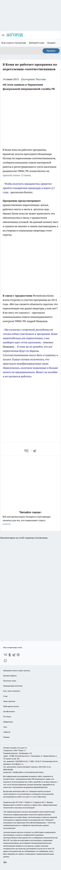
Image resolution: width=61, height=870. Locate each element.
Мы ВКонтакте (9, 711)
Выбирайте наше (36, 42)
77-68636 (26, 802)
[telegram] (35, 451)
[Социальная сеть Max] (5, 660)
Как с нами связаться (11, 691)
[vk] (26, 451)
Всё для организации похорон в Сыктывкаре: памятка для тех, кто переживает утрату (27, 520)
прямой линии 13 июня (17, 175)
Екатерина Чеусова (33, 79)
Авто (5, 727)
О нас (5, 696)
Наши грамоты (9, 701)
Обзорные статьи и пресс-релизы (16, 670)
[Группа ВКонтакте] (5, 655)
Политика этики (9, 681)
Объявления (8, 722)
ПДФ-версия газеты (11, 706)
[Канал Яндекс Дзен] (18, 655)
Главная (6, 737)
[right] (58, 43)
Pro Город (7, 716)
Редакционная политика (12, 686)
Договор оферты (10, 676)
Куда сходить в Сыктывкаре (13, 42)
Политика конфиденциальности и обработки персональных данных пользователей (29, 825)
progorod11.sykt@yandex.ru (14, 772)
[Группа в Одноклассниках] (10, 655)
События (6, 732)
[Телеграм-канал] (14, 655)
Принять (51, 50)
